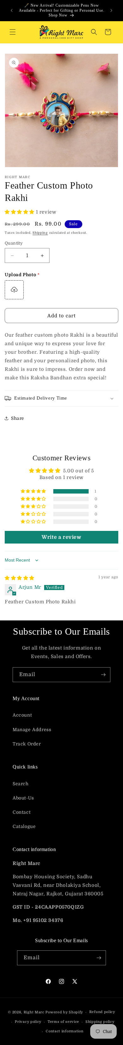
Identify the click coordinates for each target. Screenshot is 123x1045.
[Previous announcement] (12, 10)
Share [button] (17, 418)
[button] (13, 32)
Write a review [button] (61, 537)
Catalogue (24, 826)
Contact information (64, 1031)
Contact (22, 812)
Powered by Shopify (64, 1012)
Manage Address (32, 729)
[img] (19, 578)
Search (21, 783)
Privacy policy (28, 1022)
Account (22, 715)
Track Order (27, 743)
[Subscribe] (103, 674)
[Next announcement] (111, 10)
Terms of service (63, 1022)
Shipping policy (99, 1022)
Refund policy (102, 1012)
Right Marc (34, 1012)
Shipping (40, 232)
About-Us (23, 797)
